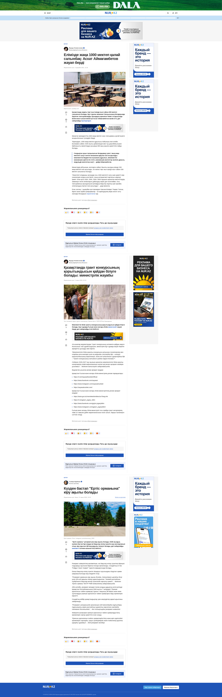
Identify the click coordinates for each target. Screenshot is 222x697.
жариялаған (91, 194)
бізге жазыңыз (92, 200)
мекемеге (75, 548)
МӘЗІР (49, 13)
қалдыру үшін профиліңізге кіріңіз (103, 228)
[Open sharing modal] (66, 126)
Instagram (118, 245)
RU (168, 13)
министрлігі (112, 327)
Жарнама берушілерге (171, 687)
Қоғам (65, 44)
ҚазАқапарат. (86, 121)
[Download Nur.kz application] (111, 5)
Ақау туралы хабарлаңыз (152, 687)
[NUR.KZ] (111, 13)
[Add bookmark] (66, 132)
